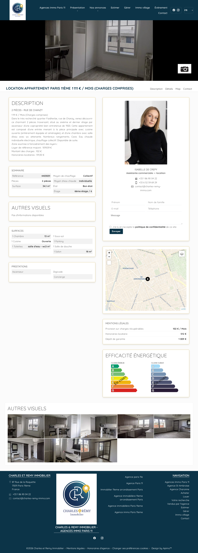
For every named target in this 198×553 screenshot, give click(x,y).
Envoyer (116, 231)
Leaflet (183, 309)
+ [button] (109, 252)
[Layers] (182, 254)
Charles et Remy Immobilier (29, 475)
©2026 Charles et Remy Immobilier (45, 548)
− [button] (109, 256)
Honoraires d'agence (98, 548)
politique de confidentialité (150, 226)
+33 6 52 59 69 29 (148, 182)
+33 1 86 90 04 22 (148, 178)
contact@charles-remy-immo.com (31, 498)
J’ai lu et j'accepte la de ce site (144, 226)
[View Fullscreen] (109, 263)
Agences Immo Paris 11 (18, 10)
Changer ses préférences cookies (130, 548)
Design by (161, 548)
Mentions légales (76, 548)
